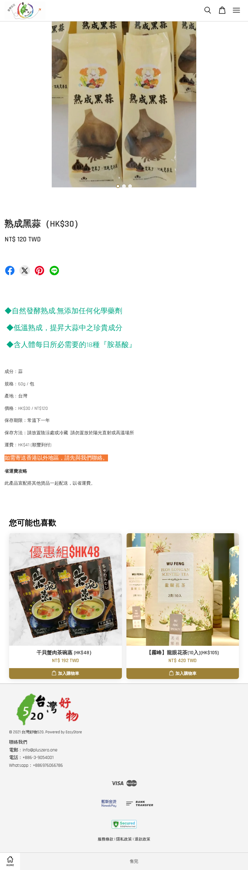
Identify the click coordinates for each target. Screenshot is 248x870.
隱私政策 (124, 839)
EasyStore (74, 732)
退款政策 (142, 839)
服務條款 (105, 839)
